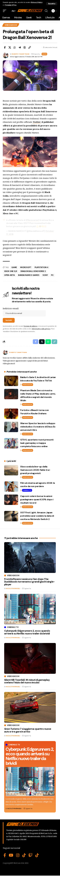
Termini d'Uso (10, 5)
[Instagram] (17, 855)
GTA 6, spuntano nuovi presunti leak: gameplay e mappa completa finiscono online (36, 443)
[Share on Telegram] (20, 47)
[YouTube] (11, 855)
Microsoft (25, 267)
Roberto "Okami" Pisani (20, 54)
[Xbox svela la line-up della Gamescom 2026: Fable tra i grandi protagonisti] (11, 470)
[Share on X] (10, 47)
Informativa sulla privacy (41, 329)
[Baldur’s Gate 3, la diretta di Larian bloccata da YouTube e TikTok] (11, 381)
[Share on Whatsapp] (15, 47)
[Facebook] (5, 855)
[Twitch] (30, 855)
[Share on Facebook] (5, 47)
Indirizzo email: (11, 308)
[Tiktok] (37, 855)
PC (52, 275)
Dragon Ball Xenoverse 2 (33, 271)
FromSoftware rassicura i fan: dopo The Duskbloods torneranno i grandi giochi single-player (29, 581)
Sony (45, 275)
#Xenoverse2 (32, 220)
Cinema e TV (27, 490)
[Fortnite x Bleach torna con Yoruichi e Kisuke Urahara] (11, 414)
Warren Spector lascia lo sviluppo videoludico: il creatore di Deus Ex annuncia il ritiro (37, 426)
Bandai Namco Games (28, 275)
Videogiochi (11, 25)
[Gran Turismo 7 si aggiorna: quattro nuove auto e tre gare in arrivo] (30, 707)
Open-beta (9, 275)
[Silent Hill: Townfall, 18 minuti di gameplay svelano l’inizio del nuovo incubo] (30, 658)
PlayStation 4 (41, 267)
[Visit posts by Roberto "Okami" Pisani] (5, 352)
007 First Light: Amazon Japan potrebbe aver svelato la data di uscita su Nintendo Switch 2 (37, 516)
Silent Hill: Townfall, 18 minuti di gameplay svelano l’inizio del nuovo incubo (27, 681)
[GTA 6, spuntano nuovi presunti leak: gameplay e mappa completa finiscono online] (11, 443)
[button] (51, 3)
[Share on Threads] (25, 47)
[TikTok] (24, 855)
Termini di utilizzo (30, 326)
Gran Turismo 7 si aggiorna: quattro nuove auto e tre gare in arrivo (27, 730)
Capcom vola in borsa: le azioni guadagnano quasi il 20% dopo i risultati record (36, 499)
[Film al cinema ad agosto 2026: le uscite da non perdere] (11, 486)
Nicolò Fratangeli (14, 808)
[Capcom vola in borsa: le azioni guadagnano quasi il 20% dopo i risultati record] (11, 500)
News (44, 54)
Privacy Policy (36, 2)
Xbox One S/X (10, 271)
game (14, 267)
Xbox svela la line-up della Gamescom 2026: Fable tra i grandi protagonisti (35, 470)
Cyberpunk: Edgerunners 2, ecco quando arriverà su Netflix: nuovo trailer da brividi (30, 756)
